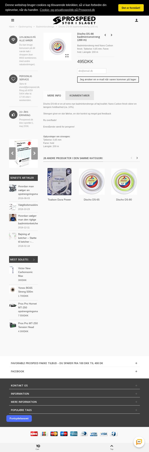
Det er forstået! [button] (131, 7)
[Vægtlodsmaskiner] (12, 206)
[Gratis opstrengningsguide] (23, 153)
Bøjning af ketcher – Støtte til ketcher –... (27, 238)
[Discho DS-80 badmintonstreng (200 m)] (124, 181)
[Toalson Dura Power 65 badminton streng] (59, 181)
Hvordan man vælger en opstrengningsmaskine (28, 190)
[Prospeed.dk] (74, 20)
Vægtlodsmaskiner (28, 204)
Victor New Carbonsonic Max (25, 272)
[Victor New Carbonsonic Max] (12, 270)
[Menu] (12, 20)
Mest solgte (19, 259)
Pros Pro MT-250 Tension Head (28, 325)
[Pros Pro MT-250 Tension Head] (12, 325)
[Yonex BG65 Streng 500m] (12, 289)
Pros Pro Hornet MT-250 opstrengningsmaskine (28, 307)
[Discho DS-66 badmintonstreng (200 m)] (67, 56)
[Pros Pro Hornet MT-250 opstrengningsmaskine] (12, 305)
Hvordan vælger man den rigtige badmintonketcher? (28, 219)
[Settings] (136, 20)
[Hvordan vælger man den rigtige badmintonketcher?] (12, 217)
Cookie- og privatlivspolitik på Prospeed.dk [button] (67, 9)
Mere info (54, 95)
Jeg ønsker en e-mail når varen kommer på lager (108, 79)
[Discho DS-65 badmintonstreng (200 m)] (91, 181)
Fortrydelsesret (19, 418)
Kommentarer (80, 95)
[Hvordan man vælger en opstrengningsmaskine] (12, 188)
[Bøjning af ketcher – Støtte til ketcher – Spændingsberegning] (12, 236)
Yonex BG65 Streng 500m (25, 289)
